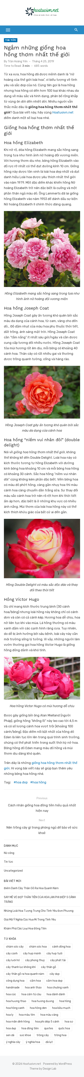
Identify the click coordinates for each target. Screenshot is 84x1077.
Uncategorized (13, 870)
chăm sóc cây (15, 946)
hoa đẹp (22, 782)
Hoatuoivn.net (62, 112)
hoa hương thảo (16, 1001)
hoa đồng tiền (30, 1028)
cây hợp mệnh (32, 953)
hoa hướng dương (43, 1001)
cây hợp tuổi (54, 953)
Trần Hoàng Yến (18, 61)
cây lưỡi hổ (13, 960)
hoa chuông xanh (58, 987)
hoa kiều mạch (61, 1008)
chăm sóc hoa (38, 946)
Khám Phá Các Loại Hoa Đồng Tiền (25, 928)
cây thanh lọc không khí (21, 967)
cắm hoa (35, 980)
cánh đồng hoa (61, 946)
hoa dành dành (56, 994)
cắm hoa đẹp (54, 980)
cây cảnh (12, 953)
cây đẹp (55, 974)
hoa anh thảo (33, 987)
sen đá (10, 1035)
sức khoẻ (25, 1035)
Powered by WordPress (57, 1064)
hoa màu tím (27, 1014)
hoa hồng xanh (15, 1008)
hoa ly (9, 1014)
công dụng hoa (15, 980)
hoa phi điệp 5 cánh (47, 1021)
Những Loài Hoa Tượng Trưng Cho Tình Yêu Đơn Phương (38, 910)
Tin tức (10, 40)
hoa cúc (11, 994)
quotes (48, 1028)
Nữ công (9, 853)
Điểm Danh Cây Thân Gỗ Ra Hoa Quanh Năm (31, 888)
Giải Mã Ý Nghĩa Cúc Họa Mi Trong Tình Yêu (30, 919)
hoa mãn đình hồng (18, 1021)
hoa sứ (69, 1021)
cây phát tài (58, 960)
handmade (13, 987)
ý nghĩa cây (13, 1042)
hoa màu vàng (49, 1014)
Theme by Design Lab (42, 1068)
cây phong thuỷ (35, 960)
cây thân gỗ (48, 967)
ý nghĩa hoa (33, 1042)
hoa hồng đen (38, 1008)
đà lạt (49, 1042)
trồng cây (43, 1035)
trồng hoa (60, 1035)
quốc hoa (64, 1028)
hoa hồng (39, 782)
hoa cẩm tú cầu (31, 994)
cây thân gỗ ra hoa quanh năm (25, 974)
